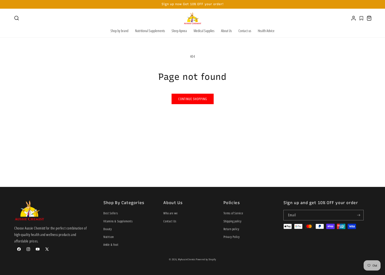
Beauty (107, 229)
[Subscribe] (358, 215)
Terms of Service (233, 213)
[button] (16, 18)
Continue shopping (192, 99)
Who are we (170, 213)
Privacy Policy (231, 237)
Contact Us (169, 221)
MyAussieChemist (187, 259)
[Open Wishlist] (361, 18)
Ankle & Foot (110, 244)
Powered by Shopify (206, 259)
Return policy (231, 229)
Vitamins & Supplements (118, 221)
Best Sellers (110, 213)
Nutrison (108, 237)
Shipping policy (232, 221)
